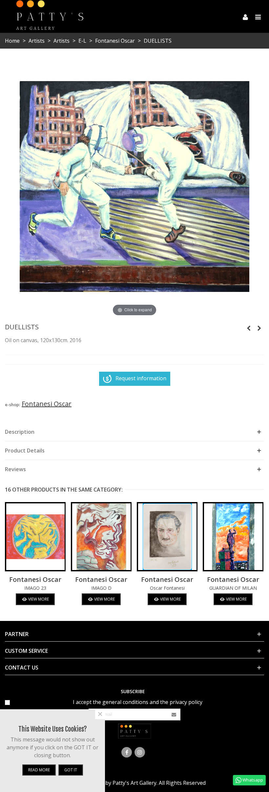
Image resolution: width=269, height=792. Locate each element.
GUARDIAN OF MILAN (233, 588)
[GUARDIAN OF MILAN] (259, 328)
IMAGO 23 (35, 588)
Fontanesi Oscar (35, 579)
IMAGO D (101, 588)
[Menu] (258, 16)
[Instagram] (139, 752)
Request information (140, 378)
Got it (70, 770)
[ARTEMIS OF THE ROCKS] (249, 328)
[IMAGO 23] (35, 536)
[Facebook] (126, 752)
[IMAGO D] (101, 536)
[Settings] (245, 16)
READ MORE (39, 770)
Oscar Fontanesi (167, 588)
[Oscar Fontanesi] (167, 536)
